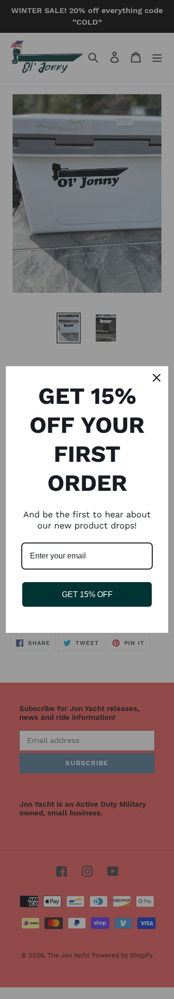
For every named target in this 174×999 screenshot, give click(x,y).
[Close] (156, 377)
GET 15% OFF (87, 594)
